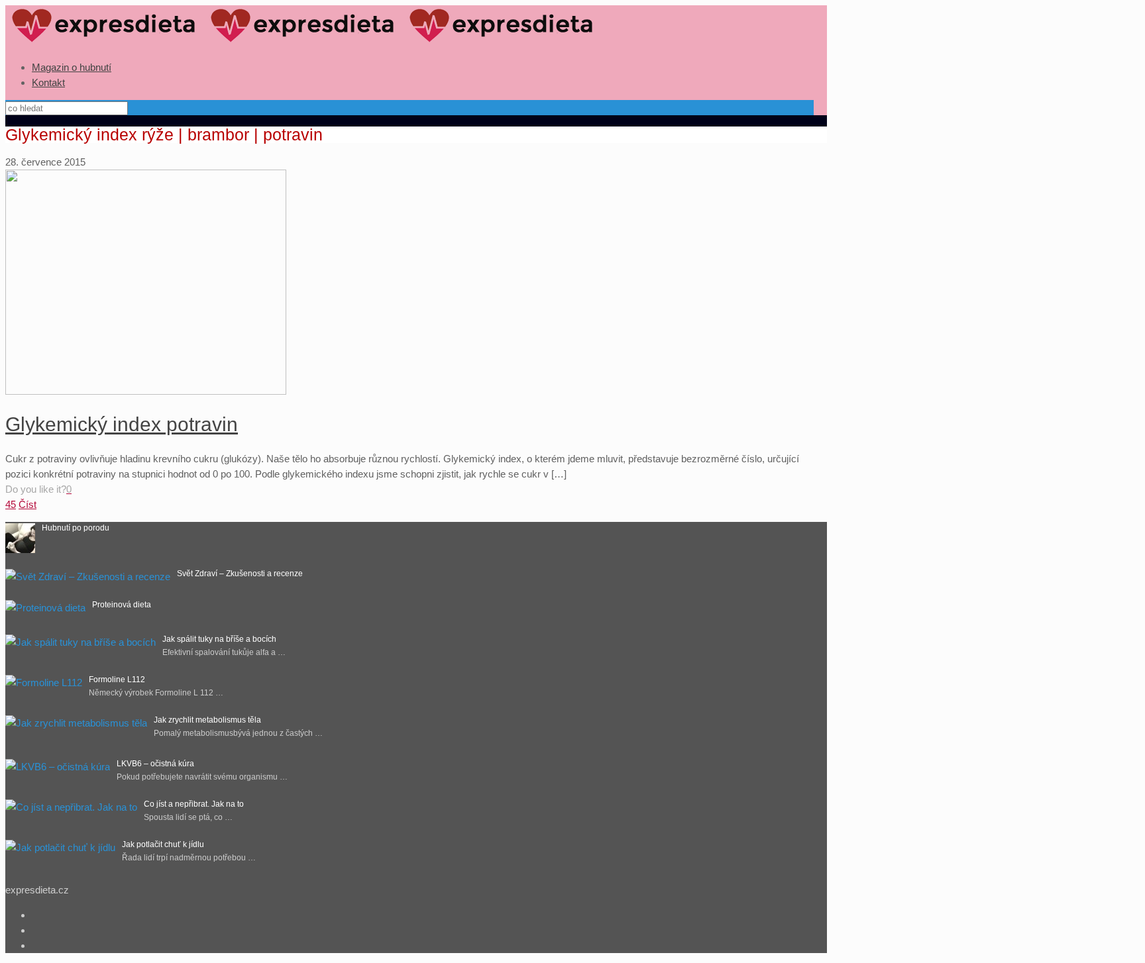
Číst (27, 504)
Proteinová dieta (121, 604)
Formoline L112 (117, 679)
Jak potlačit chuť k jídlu (163, 844)
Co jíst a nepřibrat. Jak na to (194, 804)
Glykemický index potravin (121, 424)
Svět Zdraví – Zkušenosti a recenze (240, 573)
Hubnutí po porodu (75, 527)
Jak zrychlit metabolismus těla (207, 720)
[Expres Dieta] (303, 42)
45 (10, 504)
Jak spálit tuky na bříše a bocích (219, 639)
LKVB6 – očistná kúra (155, 763)
